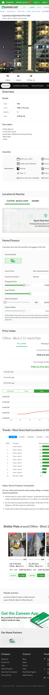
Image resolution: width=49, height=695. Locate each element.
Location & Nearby (20, 85)
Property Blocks (23, 2)
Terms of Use (6, 675)
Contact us (5, 662)
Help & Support (7, 669)
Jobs (3, 665)
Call (23, 575)
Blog (24, 659)
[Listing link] (17, 556)
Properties (10, 2)
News (25, 662)
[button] (5, 68)
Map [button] (13, 69)
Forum (25, 665)
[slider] (24, 285)
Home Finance (37, 85)
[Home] (3, 2)
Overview (6, 85)
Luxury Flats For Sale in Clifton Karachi (18, 600)
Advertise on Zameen (9, 672)
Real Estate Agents (29, 672)
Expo (24, 669)
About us (4, 659)
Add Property (28, 675)
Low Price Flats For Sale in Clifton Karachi (19, 597)
